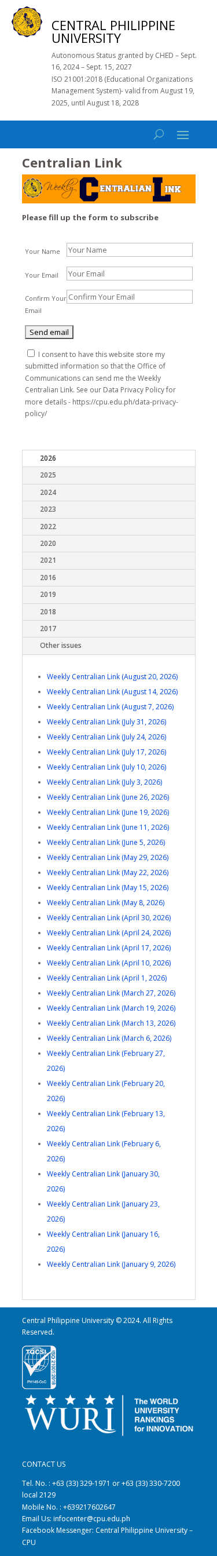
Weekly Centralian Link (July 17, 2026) (106, 752)
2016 (48, 577)
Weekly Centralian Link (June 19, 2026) (108, 812)
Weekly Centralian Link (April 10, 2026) (109, 963)
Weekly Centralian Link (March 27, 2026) (111, 993)
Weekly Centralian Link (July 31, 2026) (106, 722)
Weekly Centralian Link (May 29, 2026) (107, 857)
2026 (48, 458)
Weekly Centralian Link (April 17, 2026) (109, 948)
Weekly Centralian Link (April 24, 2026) (109, 933)
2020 (48, 543)
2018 (48, 612)
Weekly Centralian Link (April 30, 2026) (109, 918)
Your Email (41, 275)
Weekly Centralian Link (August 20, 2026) (112, 677)
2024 (48, 492)
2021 (48, 560)
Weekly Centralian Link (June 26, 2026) (108, 797)
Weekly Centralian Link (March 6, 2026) (109, 1038)
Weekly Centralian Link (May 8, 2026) (105, 903)
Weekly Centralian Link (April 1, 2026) (107, 978)
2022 (48, 526)
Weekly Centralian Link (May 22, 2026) (107, 872)
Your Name (42, 251)
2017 (48, 628)
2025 (48, 475)
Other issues (61, 645)
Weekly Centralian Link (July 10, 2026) (106, 767)
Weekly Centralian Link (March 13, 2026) (111, 1023)
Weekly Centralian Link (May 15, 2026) (107, 887)
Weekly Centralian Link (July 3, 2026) (104, 782)
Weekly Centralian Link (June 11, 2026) (108, 827)
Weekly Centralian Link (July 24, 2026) (106, 737)
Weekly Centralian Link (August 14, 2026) (112, 692)
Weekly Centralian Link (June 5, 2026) (106, 842)
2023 (48, 509)
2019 (48, 594)
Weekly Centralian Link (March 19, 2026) (111, 1008)
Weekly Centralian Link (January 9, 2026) (111, 1264)
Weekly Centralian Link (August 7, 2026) (110, 707)
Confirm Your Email (46, 304)
